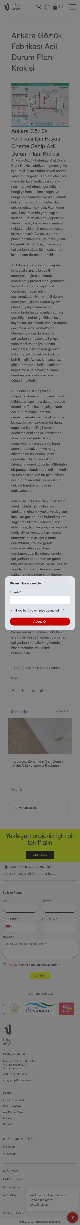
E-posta (15, 592)
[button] (70, 581)
